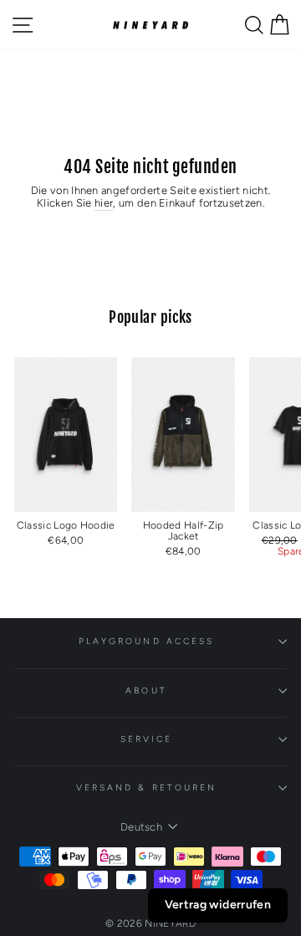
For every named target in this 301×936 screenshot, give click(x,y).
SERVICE (146, 739)
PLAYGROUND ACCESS (147, 641)
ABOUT (145, 690)
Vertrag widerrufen (218, 905)
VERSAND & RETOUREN (146, 787)
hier (103, 203)
